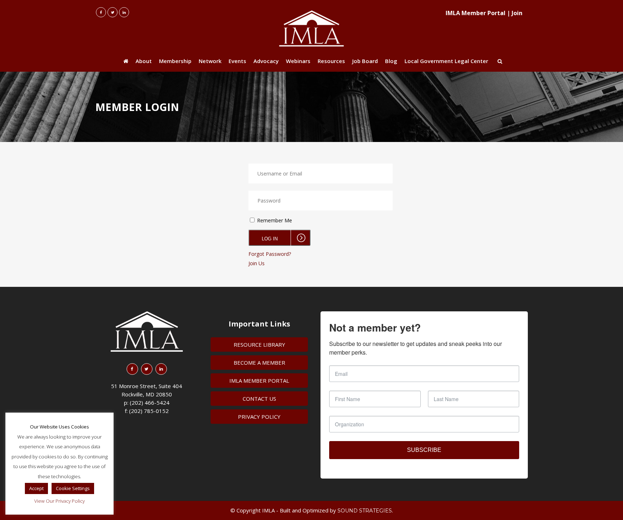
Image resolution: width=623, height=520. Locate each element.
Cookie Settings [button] (73, 488)
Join (517, 13)
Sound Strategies (364, 510)
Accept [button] (36, 488)
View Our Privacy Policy (59, 501)
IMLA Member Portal (475, 13)
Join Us (256, 263)
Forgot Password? (269, 253)
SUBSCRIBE (424, 450)
